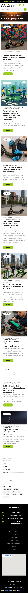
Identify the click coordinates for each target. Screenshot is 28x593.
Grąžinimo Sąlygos (14, 540)
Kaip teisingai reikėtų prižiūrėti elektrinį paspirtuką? (11, 432)
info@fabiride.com (15, 515)
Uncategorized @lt (7, 480)
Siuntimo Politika (14, 537)
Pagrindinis (4, 15)
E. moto (16, 489)
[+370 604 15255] (3, 512)
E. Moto (23, 107)
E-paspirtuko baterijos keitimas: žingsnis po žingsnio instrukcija (12, 344)
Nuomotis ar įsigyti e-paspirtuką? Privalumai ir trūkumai (13, 286)
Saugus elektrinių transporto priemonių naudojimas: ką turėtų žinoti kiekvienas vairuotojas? (12, 115)
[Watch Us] (14, 584)
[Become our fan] (10, 584)
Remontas (14, 165)
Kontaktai (14, 549)
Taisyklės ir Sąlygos (14, 531)
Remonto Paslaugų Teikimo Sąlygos (14, 543)
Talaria (4, 478)
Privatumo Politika (13, 534)
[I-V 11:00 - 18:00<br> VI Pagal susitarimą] (3, 522)
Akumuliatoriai (7, 219)
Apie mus (14, 546)
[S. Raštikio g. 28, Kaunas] (3, 518)
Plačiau (8, 73)
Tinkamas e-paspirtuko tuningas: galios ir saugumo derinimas (14, 57)
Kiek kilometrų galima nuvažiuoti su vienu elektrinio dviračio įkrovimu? (12, 224)
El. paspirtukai (7, 53)
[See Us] (17, 584)
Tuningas (6, 497)
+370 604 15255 (15, 512)
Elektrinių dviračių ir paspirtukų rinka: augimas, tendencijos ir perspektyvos (14, 389)
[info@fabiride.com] (3, 515)
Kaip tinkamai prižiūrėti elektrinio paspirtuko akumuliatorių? (12, 169)
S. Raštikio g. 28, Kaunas (15, 518)
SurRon (4, 475)
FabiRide (10, 51)
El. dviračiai (6, 108)
